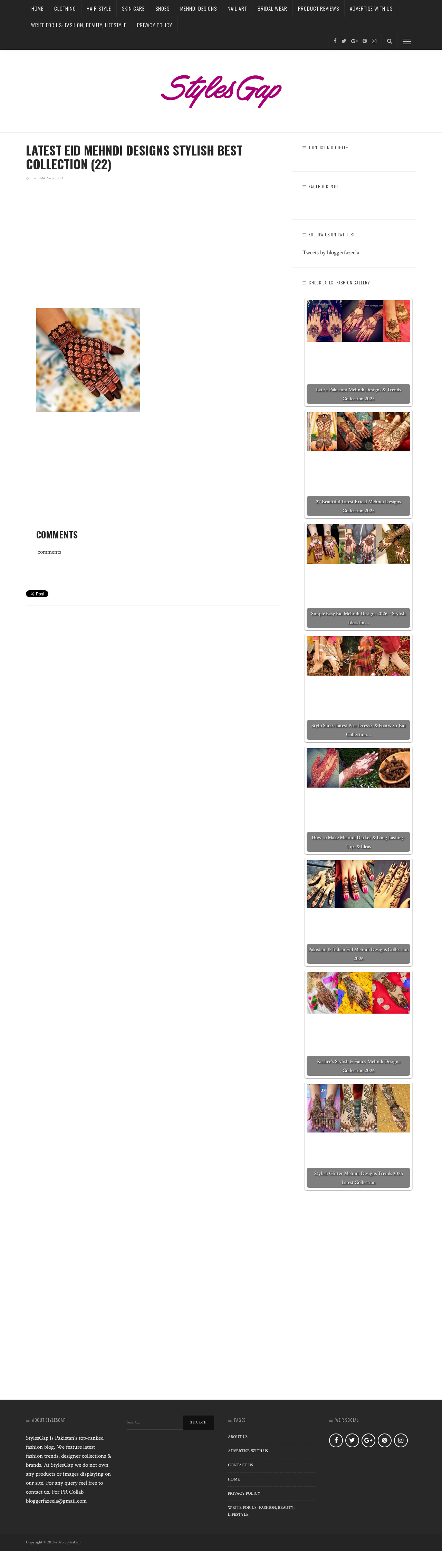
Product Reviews (318, 8)
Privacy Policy (154, 25)
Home (37, 8)
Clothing (65, 8)
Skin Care (133, 8)
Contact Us (240, 1465)
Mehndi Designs (198, 8)
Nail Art (237, 8)
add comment (51, 178)
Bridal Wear (272, 8)
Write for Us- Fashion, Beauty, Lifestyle (78, 25)
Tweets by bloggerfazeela (330, 252)
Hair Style (99, 8)
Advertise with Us (371, 8)
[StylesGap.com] (221, 89)
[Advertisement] (154, 253)
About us (238, 1436)
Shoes (162, 8)
